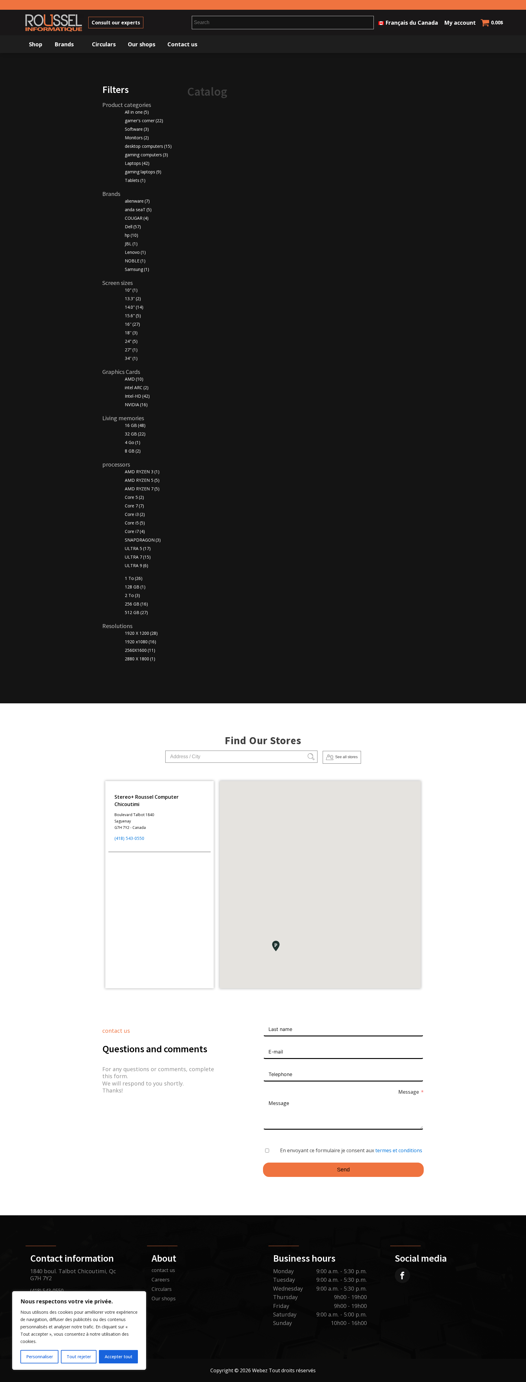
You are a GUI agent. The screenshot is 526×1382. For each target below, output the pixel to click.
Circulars (104, 44)
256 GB (136, 604)
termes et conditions (398, 1150)
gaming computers (146, 155)
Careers (161, 1279)
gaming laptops (143, 172)
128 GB (135, 587)
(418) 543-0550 (129, 838)
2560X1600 (140, 650)
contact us (163, 1270)
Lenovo (135, 252)
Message (408, 1091)
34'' (131, 358)
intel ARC (137, 387)
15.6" (133, 315)
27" (131, 350)
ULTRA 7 (138, 557)
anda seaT (138, 209)
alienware (137, 201)
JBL (131, 244)
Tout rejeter (79, 1356)
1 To (133, 578)
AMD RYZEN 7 (142, 489)
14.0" (134, 307)
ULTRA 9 (136, 565)
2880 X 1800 (140, 659)
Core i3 (135, 514)
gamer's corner (144, 120)
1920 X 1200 (141, 633)
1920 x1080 (140, 642)
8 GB (133, 451)
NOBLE (135, 261)
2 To (132, 595)
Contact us (182, 44)
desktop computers (148, 146)
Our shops (141, 44)
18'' (131, 333)
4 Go (132, 442)
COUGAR (137, 218)
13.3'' (133, 298)
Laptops (137, 163)
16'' (132, 324)
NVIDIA (136, 404)
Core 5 (134, 497)
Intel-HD (137, 396)
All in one (137, 112)
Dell (133, 226)
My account (460, 22)
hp (131, 235)
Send (343, 1170)
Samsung (137, 269)
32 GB (135, 434)
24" (131, 341)
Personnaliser (39, 1356)
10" (131, 290)
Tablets (135, 180)
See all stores (346, 757)
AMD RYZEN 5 (142, 480)
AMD (134, 379)
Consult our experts (116, 22)
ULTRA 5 (138, 548)
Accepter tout (118, 1356)
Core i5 (135, 523)
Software (137, 129)
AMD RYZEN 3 (142, 471)
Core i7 (135, 531)
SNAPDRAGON (143, 540)
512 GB (136, 612)
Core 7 (134, 506)
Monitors (137, 137)
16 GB (135, 425)
